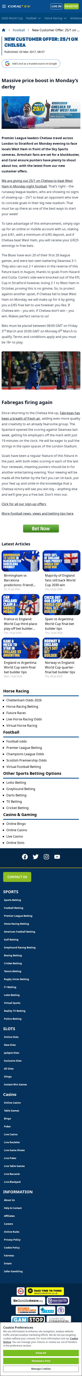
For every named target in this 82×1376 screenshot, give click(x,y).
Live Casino (14, 836)
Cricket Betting (17, 808)
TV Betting (14, 801)
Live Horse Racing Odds (24, 719)
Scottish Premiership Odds (26, 760)
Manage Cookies (41, 1368)
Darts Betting (16, 795)
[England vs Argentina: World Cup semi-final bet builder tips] (20, 648)
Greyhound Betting (20, 789)
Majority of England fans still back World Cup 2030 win (60, 580)
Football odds (16, 741)
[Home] (4, 30)
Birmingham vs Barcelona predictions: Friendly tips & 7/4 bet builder (20, 580)
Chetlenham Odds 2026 (24, 700)
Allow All (41, 1353)
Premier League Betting (24, 748)
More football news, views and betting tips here (37, 513)
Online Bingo (16, 824)
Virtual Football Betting (23, 767)
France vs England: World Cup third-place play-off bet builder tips (20, 624)
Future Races (16, 713)
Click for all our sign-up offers (24, 504)
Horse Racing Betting (22, 706)
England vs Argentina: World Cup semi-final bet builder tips (20, 667)
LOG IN (56, 6)
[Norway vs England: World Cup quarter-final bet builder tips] (61, 648)
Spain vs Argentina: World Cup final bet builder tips (59, 624)
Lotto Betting (16, 782)
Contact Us (17, 877)
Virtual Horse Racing (21, 725)
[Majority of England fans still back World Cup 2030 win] (61, 560)
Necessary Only (41, 1361)
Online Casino (16, 830)
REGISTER (71, 6)
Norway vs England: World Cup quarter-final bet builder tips (60, 667)
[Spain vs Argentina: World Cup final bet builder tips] (61, 604)
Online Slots (15, 843)
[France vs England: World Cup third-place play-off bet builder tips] (20, 604)
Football (19, 30)
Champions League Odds (25, 754)
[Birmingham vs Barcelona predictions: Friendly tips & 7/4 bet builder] (20, 560)
